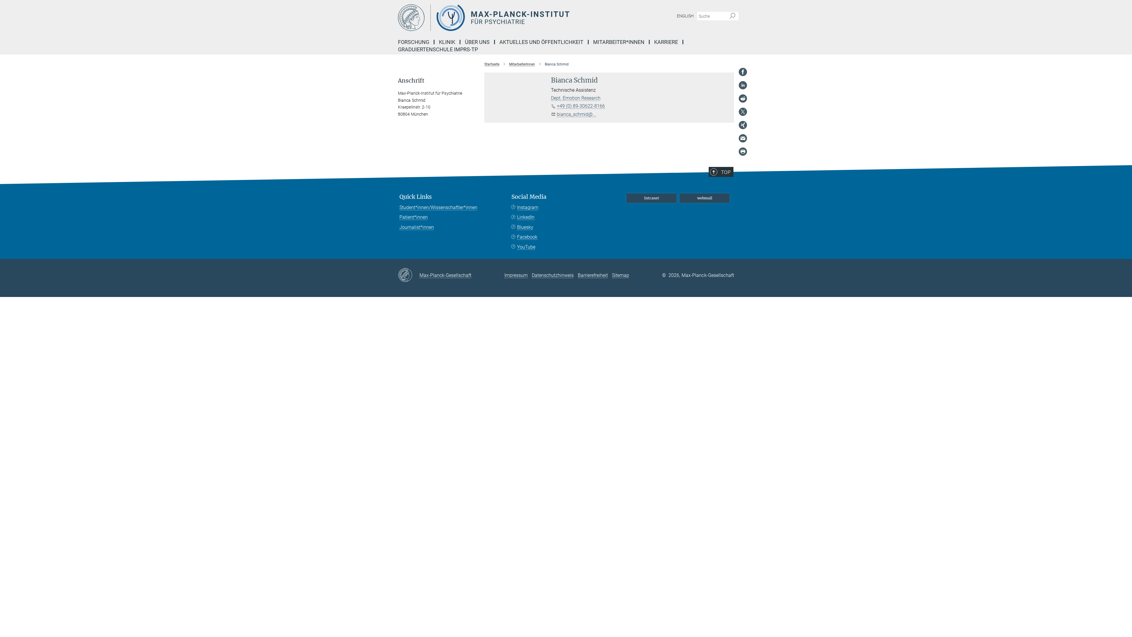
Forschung (413, 42)
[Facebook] (742, 72)
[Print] (742, 151)
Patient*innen (413, 217)
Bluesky (525, 227)
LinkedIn (525, 217)
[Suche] (732, 16)
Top (725, 172)
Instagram (527, 207)
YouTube (526, 247)
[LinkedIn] (742, 85)
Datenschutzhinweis (553, 275)
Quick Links (415, 196)
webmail (704, 198)
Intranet (651, 198)
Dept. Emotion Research (575, 98)
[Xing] (742, 125)
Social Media (529, 196)
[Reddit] (742, 98)
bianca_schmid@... (576, 114)
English (685, 16)
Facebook (527, 237)
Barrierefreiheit (593, 275)
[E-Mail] (742, 138)
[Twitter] (742, 111)
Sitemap (620, 275)
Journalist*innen (416, 227)
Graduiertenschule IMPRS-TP (438, 49)
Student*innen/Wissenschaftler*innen (438, 207)
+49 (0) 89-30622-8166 (581, 106)
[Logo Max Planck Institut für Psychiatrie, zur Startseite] (508, 17)
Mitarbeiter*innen (618, 42)
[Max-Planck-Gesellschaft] (408, 275)
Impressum (516, 275)
